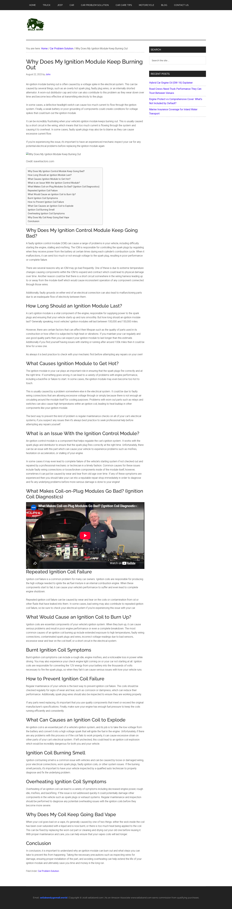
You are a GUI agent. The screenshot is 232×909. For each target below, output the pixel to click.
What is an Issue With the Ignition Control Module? (54, 183)
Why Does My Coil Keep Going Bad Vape (48, 217)
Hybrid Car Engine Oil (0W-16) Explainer (171, 82)
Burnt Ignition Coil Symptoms (43, 198)
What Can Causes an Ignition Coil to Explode (50, 206)
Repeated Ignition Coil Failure (43, 190)
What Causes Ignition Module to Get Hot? (49, 179)
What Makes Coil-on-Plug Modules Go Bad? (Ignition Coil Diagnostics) (63, 186)
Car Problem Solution (48, 871)
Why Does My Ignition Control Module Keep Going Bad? (56, 171)
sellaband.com (95, 897)
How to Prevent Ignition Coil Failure (46, 202)
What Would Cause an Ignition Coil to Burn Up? (52, 194)
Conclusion (33, 221)
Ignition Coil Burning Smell (41, 209)
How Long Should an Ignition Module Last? (50, 175)
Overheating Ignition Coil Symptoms (46, 213)
